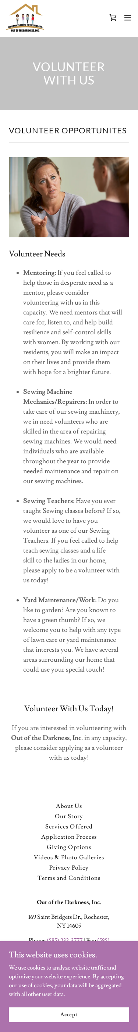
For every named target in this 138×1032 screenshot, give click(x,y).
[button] (113, 17)
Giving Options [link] (69, 847)
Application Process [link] (69, 837)
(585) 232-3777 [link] (64, 940)
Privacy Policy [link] (69, 867)
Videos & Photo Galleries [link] (69, 857)
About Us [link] (69, 806)
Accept (69, 1014)
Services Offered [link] (68, 826)
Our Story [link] (69, 816)
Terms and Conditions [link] (69, 878)
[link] (25, 17)
